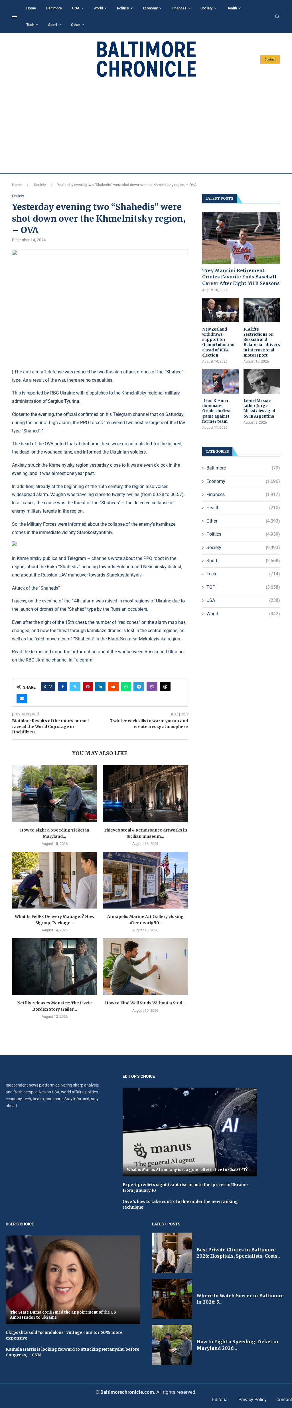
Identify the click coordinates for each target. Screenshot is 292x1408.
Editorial (220, 1399)
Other (75, 25)
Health (231, 8)
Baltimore (54, 8)
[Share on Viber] (152, 686)
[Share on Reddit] (113, 686)
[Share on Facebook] (62, 686)
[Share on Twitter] (75, 686)
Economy (150, 8)
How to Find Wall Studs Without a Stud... (145, 1003)
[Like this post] (50, 686)
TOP (243, 587)
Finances (179, 8)
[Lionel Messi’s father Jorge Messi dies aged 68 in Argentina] (262, 381)
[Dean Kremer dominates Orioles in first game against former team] (220, 381)
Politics (123, 8)
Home (31, 8)
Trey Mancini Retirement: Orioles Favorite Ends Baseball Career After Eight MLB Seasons (241, 277)
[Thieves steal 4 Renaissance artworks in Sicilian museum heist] (145, 793)
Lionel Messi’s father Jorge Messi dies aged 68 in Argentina (259, 408)
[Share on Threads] (165, 686)
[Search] (277, 17)
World (98, 8)
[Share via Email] (22, 698)
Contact (270, 59)
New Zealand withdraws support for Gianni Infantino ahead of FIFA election (218, 342)
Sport (52, 25)
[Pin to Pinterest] (88, 686)
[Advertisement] (146, 125)
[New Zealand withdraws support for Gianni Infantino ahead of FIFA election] (220, 310)
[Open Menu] (14, 16)
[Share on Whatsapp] (126, 686)
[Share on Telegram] (138, 686)
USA (76, 8)
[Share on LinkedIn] (100, 686)
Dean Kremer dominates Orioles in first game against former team (216, 411)
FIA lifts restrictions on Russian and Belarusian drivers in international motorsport (262, 342)
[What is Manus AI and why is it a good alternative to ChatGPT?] (190, 1132)
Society (206, 8)
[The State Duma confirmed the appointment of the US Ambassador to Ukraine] (73, 1279)
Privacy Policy (252, 1399)
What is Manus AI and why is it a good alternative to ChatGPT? (187, 1169)
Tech (30, 25)
